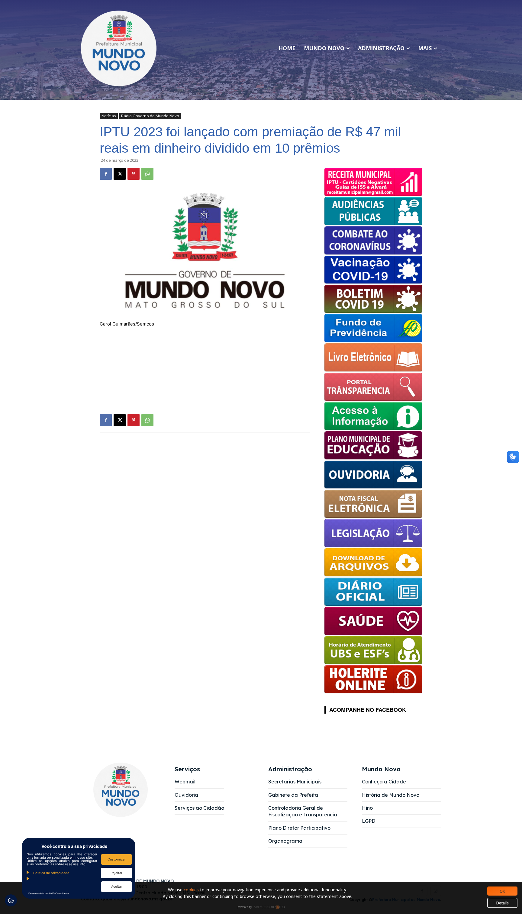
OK (502, 891)
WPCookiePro (262, 907)
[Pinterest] (133, 174)
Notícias (109, 115)
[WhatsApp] (147, 174)
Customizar (117, 859)
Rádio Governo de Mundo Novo (150, 115)
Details (502, 903)
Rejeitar (116, 873)
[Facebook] (106, 174)
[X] (120, 174)
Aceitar (116, 886)
